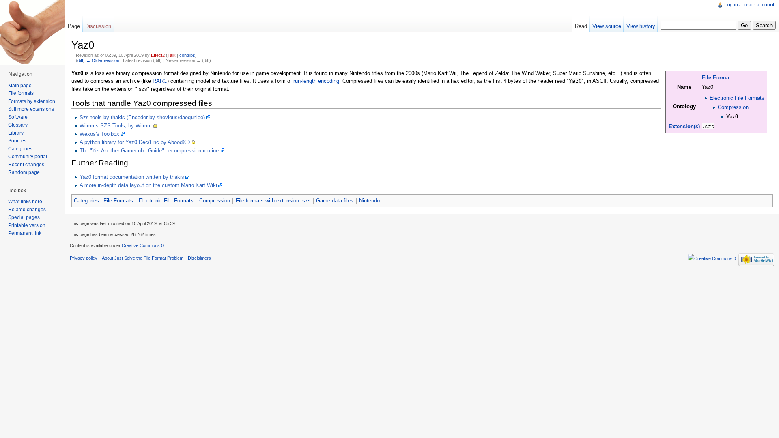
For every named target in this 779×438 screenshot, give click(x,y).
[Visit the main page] (32, 32)
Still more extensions (31, 109)
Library (16, 133)
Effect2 (158, 55)
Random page (24, 172)
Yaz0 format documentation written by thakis (132, 177)
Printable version (26, 225)
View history (640, 26)
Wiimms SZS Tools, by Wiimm (116, 125)
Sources (17, 141)
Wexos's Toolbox (99, 134)
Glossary (18, 125)
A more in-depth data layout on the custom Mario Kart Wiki (148, 185)
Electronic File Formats (737, 98)
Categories (86, 201)
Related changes (27, 210)
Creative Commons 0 (143, 245)
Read (581, 26)
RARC (160, 81)
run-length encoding (316, 81)
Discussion (98, 26)
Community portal (27, 156)
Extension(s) (684, 126)
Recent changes (26, 164)
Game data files (334, 201)
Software (18, 117)
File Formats (118, 201)
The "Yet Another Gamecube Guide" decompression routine (149, 151)
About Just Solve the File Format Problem (142, 258)
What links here (25, 201)
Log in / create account (749, 5)
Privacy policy (83, 258)
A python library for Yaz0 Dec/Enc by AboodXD (135, 142)
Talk (172, 55)
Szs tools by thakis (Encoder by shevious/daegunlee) (142, 117)
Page (74, 26)
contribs (187, 55)
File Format (716, 78)
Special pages (24, 217)
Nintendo (369, 201)
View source (606, 26)
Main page (20, 85)
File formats (21, 93)
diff (80, 60)
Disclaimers (199, 258)
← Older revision (102, 60)
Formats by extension (31, 101)
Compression (733, 107)
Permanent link (24, 233)
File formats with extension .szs (273, 201)
